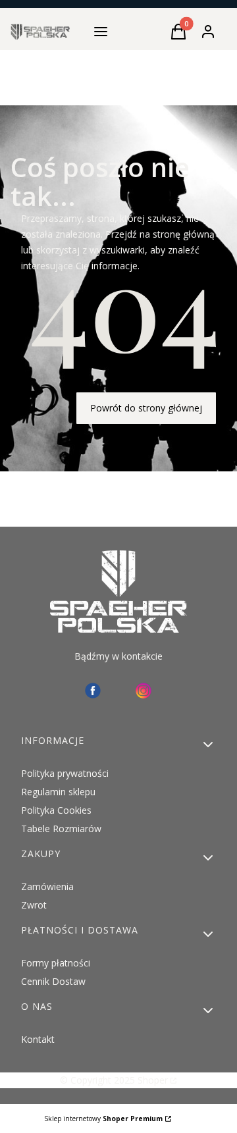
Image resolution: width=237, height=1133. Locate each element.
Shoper (153, 1080)
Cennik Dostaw (53, 981)
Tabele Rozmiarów (61, 828)
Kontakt (38, 1039)
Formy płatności (55, 963)
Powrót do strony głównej (146, 408)
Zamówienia (47, 886)
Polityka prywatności (65, 773)
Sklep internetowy (103, 1118)
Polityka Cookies (56, 810)
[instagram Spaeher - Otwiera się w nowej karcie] (143, 690)
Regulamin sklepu (58, 791)
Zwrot (34, 905)
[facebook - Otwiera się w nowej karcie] (92, 690)
